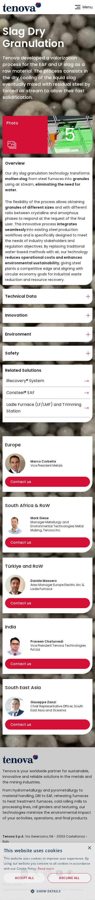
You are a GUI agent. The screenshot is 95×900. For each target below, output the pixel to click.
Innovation (16, 315)
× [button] (89, 848)
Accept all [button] (24, 878)
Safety (12, 353)
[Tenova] (20, 759)
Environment (18, 334)
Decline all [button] (69, 878)
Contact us (20, 481)
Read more (46, 868)
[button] (47, 891)
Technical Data (20, 296)
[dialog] (47, 871)
